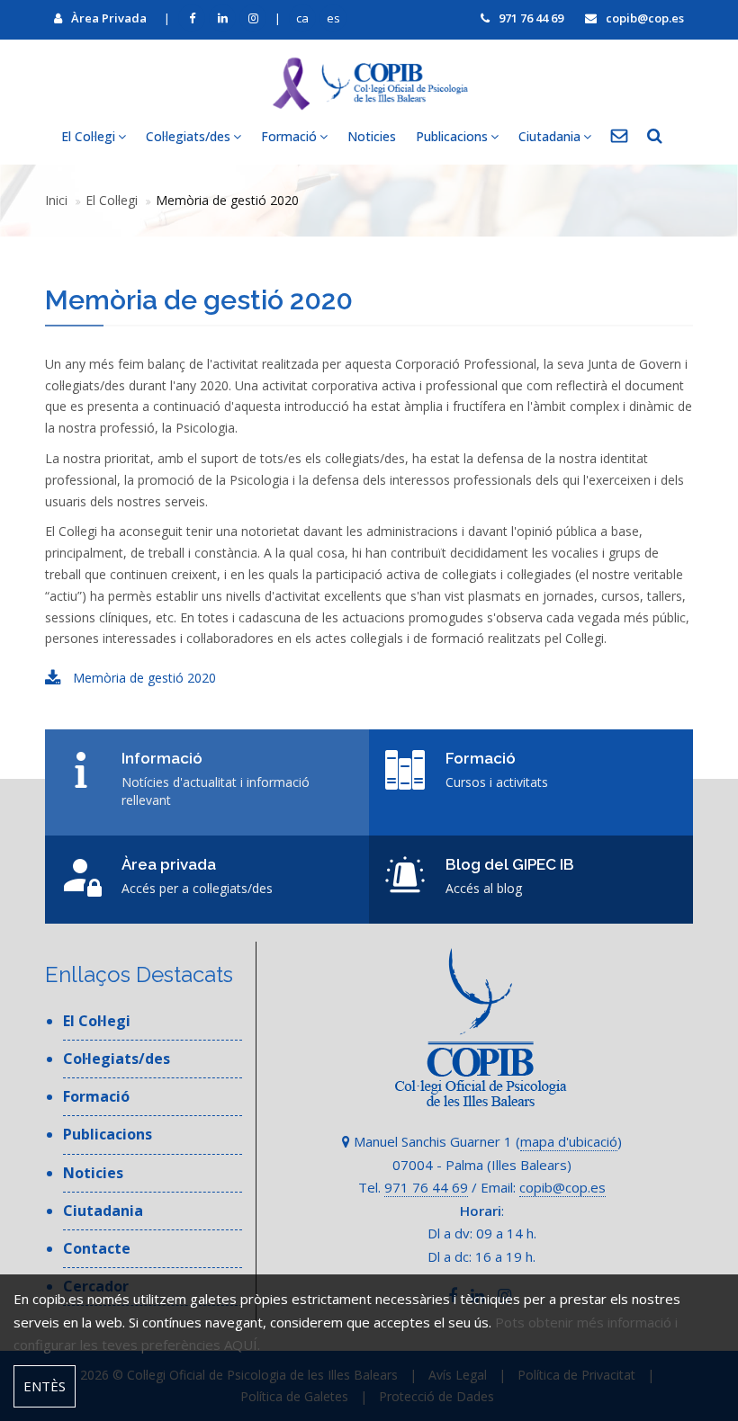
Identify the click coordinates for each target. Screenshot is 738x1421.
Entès (44, 1386)
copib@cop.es (645, 18)
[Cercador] (655, 136)
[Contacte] (619, 136)
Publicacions (107, 1134)
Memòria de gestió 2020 (142, 677)
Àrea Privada (109, 18)
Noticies (371, 136)
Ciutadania (103, 1210)
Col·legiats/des (116, 1058)
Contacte (96, 1248)
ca (302, 18)
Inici (56, 200)
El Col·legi (112, 200)
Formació (96, 1096)
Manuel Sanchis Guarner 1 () (486, 1141)
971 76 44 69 (531, 18)
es (333, 18)
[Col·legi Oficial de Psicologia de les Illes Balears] (369, 83)
